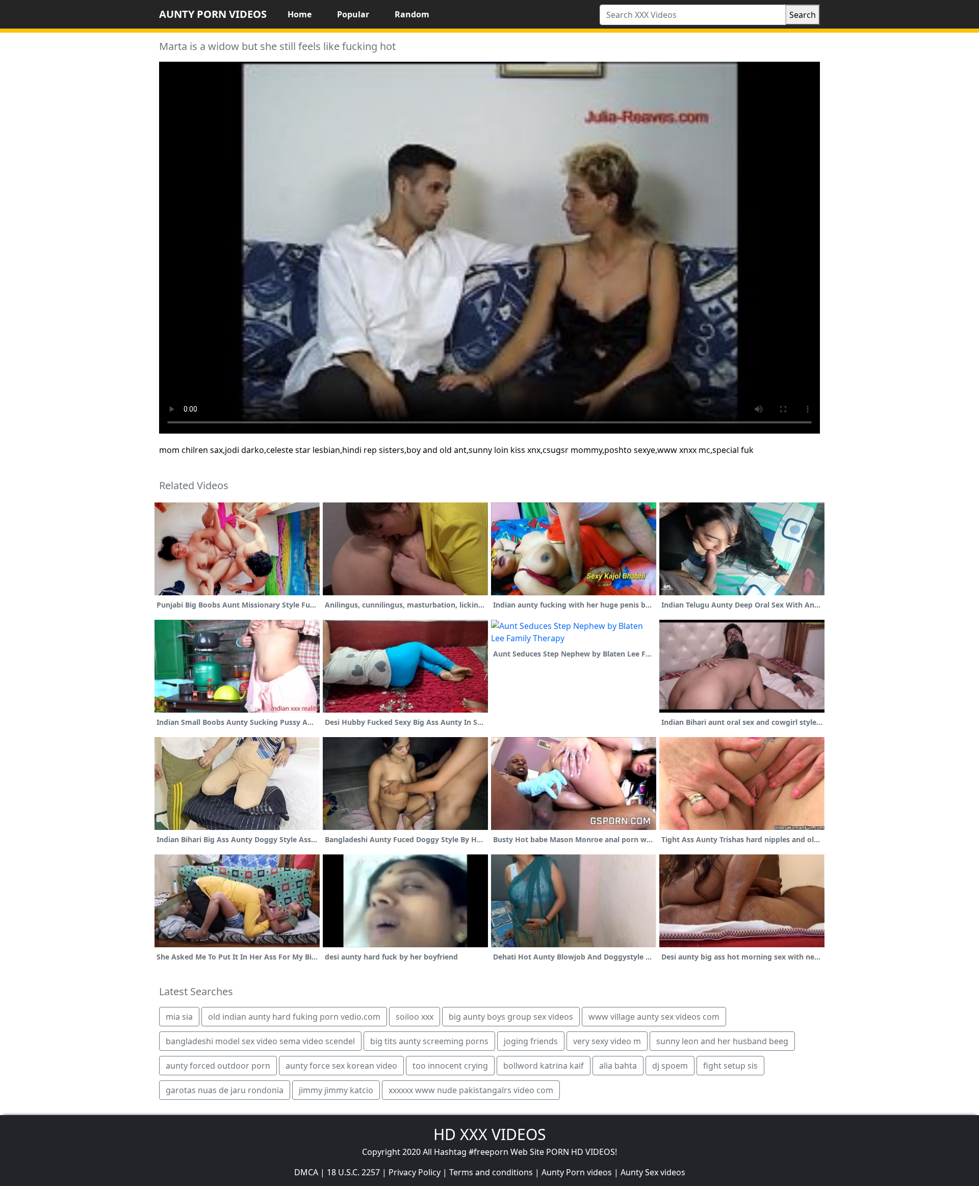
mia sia (179, 1016)
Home (300, 14)
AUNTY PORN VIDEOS (213, 14)
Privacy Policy (415, 1172)
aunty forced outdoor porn (218, 1065)
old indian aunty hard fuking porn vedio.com (294, 1016)
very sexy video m (607, 1041)
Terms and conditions (491, 1172)
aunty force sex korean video (341, 1065)
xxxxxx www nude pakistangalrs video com (471, 1090)
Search (802, 14)
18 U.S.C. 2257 (353, 1172)
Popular (353, 14)
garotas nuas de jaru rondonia (225, 1090)
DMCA (306, 1172)
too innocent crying (450, 1065)
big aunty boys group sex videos (511, 1016)
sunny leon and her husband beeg (722, 1041)
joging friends (531, 1041)
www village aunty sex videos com (653, 1016)
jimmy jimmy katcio (336, 1090)
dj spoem (670, 1065)
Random (412, 14)
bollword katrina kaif (543, 1065)
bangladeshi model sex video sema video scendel (260, 1041)
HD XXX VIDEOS (489, 1134)
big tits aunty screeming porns (429, 1041)
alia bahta (618, 1065)
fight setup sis (730, 1065)
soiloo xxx (414, 1016)
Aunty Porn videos (577, 1172)
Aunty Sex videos (653, 1172)
